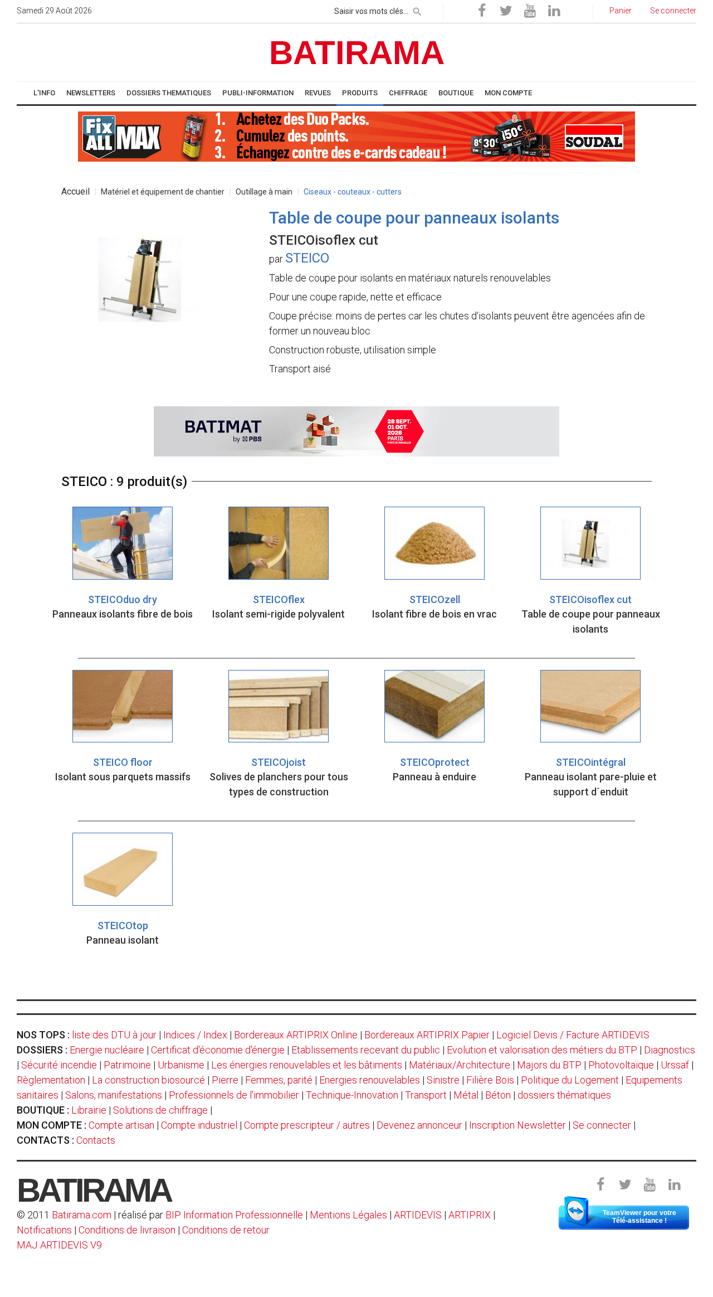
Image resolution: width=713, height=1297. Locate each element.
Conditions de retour (226, 1230)
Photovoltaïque (621, 1065)
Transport (426, 1095)
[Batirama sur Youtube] (530, 11)
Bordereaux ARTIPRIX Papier (427, 1035)
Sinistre (443, 1080)
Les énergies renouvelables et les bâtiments (306, 1065)
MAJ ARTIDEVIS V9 (59, 1245)
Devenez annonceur (419, 1125)
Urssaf (675, 1065)
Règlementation (51, 1080)
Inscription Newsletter (517, 1125)
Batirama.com (81, 1215)
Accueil (75, 191)
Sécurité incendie (59, 1065)
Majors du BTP (549, 1065)
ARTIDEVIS (418, 1215)
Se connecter (602, 1125)
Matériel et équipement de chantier (162, 191)
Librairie (88, 1110)
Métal (465, 1095)
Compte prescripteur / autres (307, 1125)
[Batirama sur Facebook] (482, 11)
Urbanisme (181, 1065)
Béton (498, 1095)
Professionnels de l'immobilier (234, 1095)
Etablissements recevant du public (365, 1050)
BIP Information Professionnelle (234, 1215)
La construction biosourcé (148, 1080)
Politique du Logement (570, 1080)
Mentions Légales (348, 1215)
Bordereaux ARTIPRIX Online (296, 1035)
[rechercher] (417, 9)
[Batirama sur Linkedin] (554, 11)
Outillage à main (264, 191)
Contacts (95, 1140)
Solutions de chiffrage (160, 1110)
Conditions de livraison (127, 1230)
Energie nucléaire (107, 1050)
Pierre (225, 1080)
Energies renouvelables (369, 1080)
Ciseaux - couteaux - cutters (353, 191)
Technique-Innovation (352, 1095)
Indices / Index (195, 1035)
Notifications (45, 1230)
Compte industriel (199, 1125)
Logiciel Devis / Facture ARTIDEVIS (572, 1035)
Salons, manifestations (113, 1095)
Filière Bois (490, 1080)
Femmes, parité (278, 1080)
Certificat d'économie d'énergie (218, 1050)
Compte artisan (121, 1125)
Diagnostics (669, 1050)
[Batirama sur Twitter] (506, 11)
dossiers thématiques (564, 1095)
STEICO (307, 258)
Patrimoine (127, 1065)
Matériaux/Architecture (459, 1065)
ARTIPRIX (469, 1215)
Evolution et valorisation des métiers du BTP (542, 1050)
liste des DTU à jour (114, 1035)
